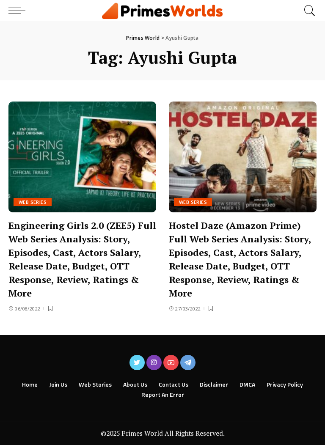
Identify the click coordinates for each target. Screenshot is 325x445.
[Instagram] (154, 362)
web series (33, 202)
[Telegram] (188, 362)
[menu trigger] (19, 10)
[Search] (308, 10)
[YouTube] (171, 362)
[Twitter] (137, 362)
